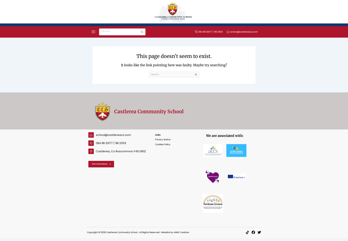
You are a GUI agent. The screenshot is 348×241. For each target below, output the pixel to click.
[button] (93, 32)
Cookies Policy (162, 144)
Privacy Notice (162, 139)
